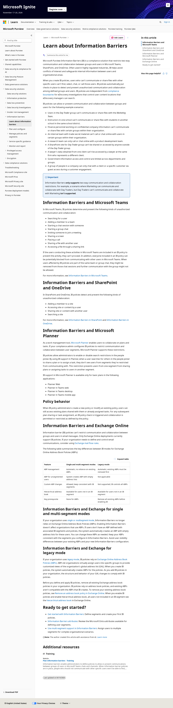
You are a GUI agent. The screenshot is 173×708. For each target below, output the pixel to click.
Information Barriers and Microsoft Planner (153, 54)
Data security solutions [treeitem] (16, 93)
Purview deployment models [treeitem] (17, 190)
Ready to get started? (151, 65)
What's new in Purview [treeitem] (14, 55)
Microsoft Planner (79, 342)
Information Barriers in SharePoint (85, 320)
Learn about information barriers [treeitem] (20, 123)
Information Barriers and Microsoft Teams (153, 43)
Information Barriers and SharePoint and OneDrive (153, 49)
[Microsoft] (4, 22)
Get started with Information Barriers (66, 614)
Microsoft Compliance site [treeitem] (16, 172)
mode (73, 559)
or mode (81, 520)
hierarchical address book (59, 600)
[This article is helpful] (163, 73)
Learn (45, 37)
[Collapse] (31, 35)
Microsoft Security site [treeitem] (14, 186)
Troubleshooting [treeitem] (12, 167)
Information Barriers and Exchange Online (153, 60)
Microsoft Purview (58, 37)
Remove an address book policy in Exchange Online (79, 593)
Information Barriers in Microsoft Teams (88, 275)
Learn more (102, 637)
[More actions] (128, 38)
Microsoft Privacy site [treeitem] (14, 181)
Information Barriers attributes (63, 621)
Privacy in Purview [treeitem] (12, 195)
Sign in (167, 22)
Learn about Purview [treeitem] (14, 50)
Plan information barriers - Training (58, 661)
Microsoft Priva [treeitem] (11, 177)
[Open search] (160, 22)
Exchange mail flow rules (87, 443)
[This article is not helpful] (166, 73)
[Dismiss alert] (168, 5)
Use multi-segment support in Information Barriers (72, 628)
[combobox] (17, 40)
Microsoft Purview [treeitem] (12, 46)
